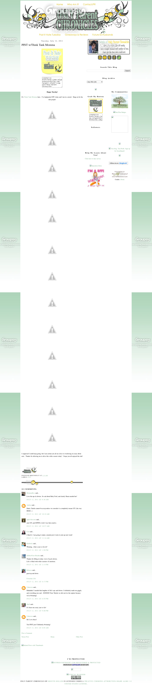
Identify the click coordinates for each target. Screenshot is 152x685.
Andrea (29, 505)
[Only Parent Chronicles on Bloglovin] (118, 164)
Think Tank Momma (30, 97)
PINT (29, 477)
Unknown (30, 587)
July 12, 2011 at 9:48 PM (37, 611)
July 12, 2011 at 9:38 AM (38, 499)
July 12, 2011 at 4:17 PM (37, 582)
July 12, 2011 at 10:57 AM (38, 526)
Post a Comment (27, 633)
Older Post (79, 637)
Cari (28, 531)
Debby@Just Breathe (33, 555)
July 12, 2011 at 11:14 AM (38, 538)
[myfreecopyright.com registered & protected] (76, 662)
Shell (28, 604)
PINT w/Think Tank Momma (38, 45)
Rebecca (29, 570)
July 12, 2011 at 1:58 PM (37, 550)
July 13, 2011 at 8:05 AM (38, 628)
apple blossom (31, 519)
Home (52, 637)
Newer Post (25, 637)
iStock (122, 179)
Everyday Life (31, 578)
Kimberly (30, 543)
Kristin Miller (55, 681)
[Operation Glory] (96, 166)
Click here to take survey (93, 159)
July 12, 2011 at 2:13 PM (37, 564)
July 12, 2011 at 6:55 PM (37, 599)
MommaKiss (31, 493)
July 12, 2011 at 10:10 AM (38, 514)
